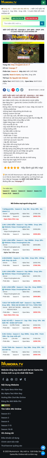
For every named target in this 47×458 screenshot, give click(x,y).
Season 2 (14, 191)
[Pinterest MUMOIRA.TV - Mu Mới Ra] (12, 379)
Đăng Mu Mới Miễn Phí (11, 401)
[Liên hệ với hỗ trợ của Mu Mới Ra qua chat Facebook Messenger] (43, 453)
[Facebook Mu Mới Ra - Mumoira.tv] (3, 379)
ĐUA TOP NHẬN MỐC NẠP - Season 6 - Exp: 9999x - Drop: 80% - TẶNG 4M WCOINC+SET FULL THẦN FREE (22, 304)
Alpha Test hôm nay (17, 18)
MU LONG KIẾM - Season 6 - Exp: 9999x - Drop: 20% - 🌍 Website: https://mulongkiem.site (22, 226)
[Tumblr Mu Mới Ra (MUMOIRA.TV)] (25, 379)
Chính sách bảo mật (10, 442)
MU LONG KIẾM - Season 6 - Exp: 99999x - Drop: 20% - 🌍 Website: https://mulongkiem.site (23, 241)
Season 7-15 (38, 191)
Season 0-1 (6, 191)
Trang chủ (6, 9)
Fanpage (12, 68)
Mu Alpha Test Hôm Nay (11, 393)
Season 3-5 (21, 191)
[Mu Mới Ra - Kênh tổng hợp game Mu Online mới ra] (7, 379)
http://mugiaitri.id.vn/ (19, 65)
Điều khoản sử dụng (10, 438)
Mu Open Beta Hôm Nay (11, 389)
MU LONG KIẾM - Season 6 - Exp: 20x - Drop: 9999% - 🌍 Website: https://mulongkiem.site (22, 288)
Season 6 (14, 71)
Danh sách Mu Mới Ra (21, 9)
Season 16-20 (7, 193)
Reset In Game (15, 75)
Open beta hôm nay (31, 18)
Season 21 (16, 193)
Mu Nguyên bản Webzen (19, 78)
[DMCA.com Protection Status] (23, 405)
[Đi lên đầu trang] (43, 447)
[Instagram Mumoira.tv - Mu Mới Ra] (16, 379)
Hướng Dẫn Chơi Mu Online (13, 397)
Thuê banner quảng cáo (11, 445)
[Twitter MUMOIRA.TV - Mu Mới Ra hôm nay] (21, 379)
